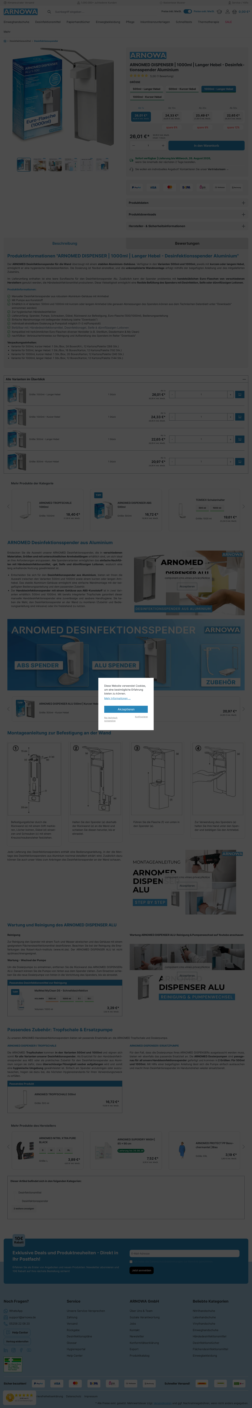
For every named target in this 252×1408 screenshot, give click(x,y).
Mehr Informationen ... (117, 698)
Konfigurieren (141, 716)
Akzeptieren (126, 709)
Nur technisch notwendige (111, 719)
